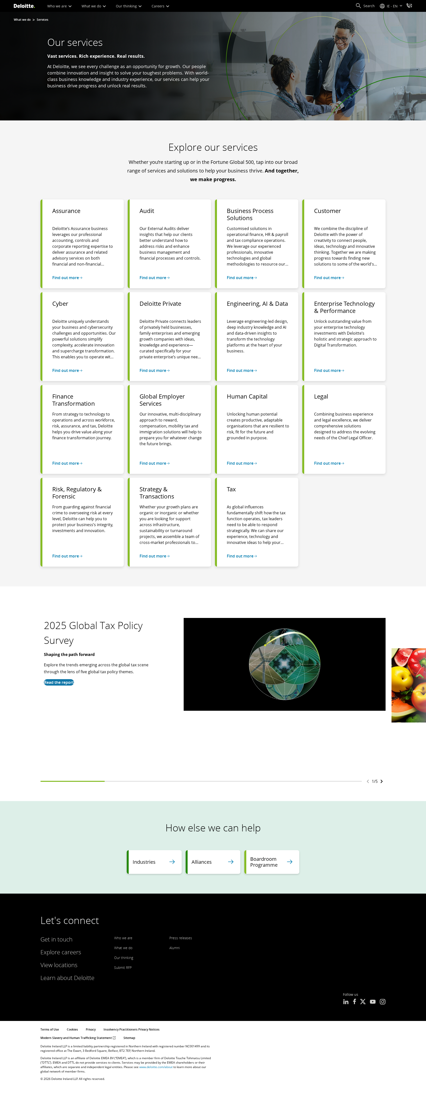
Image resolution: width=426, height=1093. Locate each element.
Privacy (91, 1029)
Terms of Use (49, 1029)
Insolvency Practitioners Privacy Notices (132, 1029)
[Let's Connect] (409, 6)
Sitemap (129, 1038)
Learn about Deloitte (67, 978)
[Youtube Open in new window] (373, 1002)
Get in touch (56, 939)
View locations (58, 965)
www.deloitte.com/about (156, 1067)
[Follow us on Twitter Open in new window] (363, 1002)
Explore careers (60, 952)
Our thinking (127, 6)
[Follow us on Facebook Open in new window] (354, 1002)
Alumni (174, 947)
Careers (158, 6)
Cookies (72, 1029)
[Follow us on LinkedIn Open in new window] (346, 1002)
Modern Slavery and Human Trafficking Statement (76, 1038)
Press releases (180, 938)
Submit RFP (123, 967)
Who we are (57, 6)
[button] (365, 5)
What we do (92, 6)
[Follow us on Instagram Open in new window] (383, 1002)
